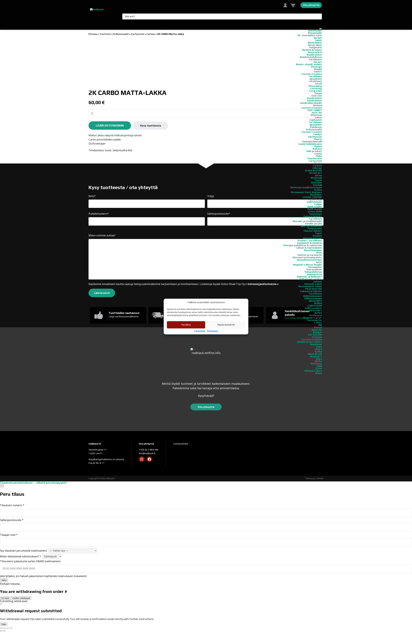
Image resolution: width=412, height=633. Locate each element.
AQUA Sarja (315, 199)
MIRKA (318, 303)
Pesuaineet (315, 267)
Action (318, 189)
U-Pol (318, 368)
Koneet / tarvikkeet (310, 240)
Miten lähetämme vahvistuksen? (20, 556)
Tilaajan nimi (9, 535)
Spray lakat (315, 45)
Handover (316, 344)
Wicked (317, 105)
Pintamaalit (315, 32)
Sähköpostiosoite (11, 520)
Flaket (318, 146)
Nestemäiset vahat (310, 286)
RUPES (318, 312)
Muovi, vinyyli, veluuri (309, 64)
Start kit (316, 95)
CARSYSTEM (315, 305)
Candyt (317, 134)
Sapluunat (316, 119)
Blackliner (316, 194)
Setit (319, 262)
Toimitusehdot (180, 443)
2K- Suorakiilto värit (309, 35)
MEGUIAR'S (315, 300)
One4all (317, 184)
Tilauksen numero (12, 505)
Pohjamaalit (315, 228)
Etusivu (93, 34)
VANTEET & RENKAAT (309, 276)
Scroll (318, 83)
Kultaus (317, 148)
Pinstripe (316, 66)
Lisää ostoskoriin (110, 125)
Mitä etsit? (316, 11)
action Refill (315, 211)
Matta (318, 163)
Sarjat (318, 93)
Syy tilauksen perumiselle (23, 550)
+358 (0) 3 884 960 (148, 449)
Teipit (318, 233)
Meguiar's (316, 356)
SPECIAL (317, 168)
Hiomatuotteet (312, 238)
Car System (315, 334)
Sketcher (316, 182)
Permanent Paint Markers (306, 192)
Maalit (318, 69)
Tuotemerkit (314, 320)
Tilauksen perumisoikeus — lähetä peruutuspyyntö (33, 482)
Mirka (318, 361)
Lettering (316, 88)
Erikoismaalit (314, 129)
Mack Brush (315, 353)
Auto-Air (317, 112)
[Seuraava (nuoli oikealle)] (4, 630)
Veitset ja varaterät (309, 254)
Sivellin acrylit (313, 223)
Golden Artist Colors (309, 341)
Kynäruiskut (314, 98)
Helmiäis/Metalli (312, 141)
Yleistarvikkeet (312, 230)
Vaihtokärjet (314, 201)
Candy (318, 153)
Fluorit (318, 139)
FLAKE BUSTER (313, 170)
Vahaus (317, 281)
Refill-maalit (314, 206)
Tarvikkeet (315, 59)
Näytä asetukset (226, 324)
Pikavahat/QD (313, 288)
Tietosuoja (199, 331)
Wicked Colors (313, 370)
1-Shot (318, 322)
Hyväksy (186, 324)
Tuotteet (105, 34)
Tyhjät (318, 204)
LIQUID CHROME (312, 197)
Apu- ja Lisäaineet (311, 226)
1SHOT (318, 71)
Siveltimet (315, 81)
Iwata (318, 349)
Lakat (318, 40)
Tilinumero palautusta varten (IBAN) (30, 561)
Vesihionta (315, 315)
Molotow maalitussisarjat (306, 187)
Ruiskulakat (315, 42)
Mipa (319, 358)
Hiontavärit (315, 52)
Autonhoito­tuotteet (309, 259)
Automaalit (315, 30)
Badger (317, 332)
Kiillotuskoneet (312, 296)
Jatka (3, 580)
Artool (318, 327)
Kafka (318, 351)
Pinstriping (315, 86)
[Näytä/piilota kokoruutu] (4, 628)
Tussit (318, 180)
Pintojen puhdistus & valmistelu (302, 245)
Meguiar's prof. (312, 317)
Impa (319, 346)
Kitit (319, 252)
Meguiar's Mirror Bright (307, 264)
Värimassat (315, 136)
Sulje (3, 624)
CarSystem (315, 160)
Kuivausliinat (314, 269)
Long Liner (315, 90)
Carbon (317, 165)
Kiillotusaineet (313, 298)
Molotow (316, 114)
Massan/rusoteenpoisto (307, 257)
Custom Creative (311, 73)
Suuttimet (315, 213)
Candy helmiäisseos (310, 143)
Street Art (315, 172)
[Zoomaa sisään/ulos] (1, 628)
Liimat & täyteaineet (309, 247)
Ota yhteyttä (311, 5)
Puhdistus (316, 127)
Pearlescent (315, 158)
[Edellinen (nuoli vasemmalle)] (1, 630)
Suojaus (317, 235)
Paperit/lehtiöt (313, 216)
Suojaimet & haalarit (309, 242)
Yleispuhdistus (313, 271)
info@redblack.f (147, 453)
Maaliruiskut (314, 54)
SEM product (314, 151)
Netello (320, 478)
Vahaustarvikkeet (311, 291)
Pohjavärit (315, 47)
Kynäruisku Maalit (311, 102)
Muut (318, 373)
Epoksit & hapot (312, 49)
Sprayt (318, 37)
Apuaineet (315, 78)
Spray (318, 175)
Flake (319, 156)
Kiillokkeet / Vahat (311, 279)
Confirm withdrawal (21, 598)
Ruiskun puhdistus (311, 57)
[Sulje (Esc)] (11, 628)
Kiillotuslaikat (313, 308)
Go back (5, 598)
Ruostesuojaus (313, 250)
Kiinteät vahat (313, 283)
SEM (319, 366)
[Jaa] (7, 628)
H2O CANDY (315, 110)
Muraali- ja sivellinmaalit (307, 221)
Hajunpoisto (314, 274)
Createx (317, 337)
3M (320, 324)
